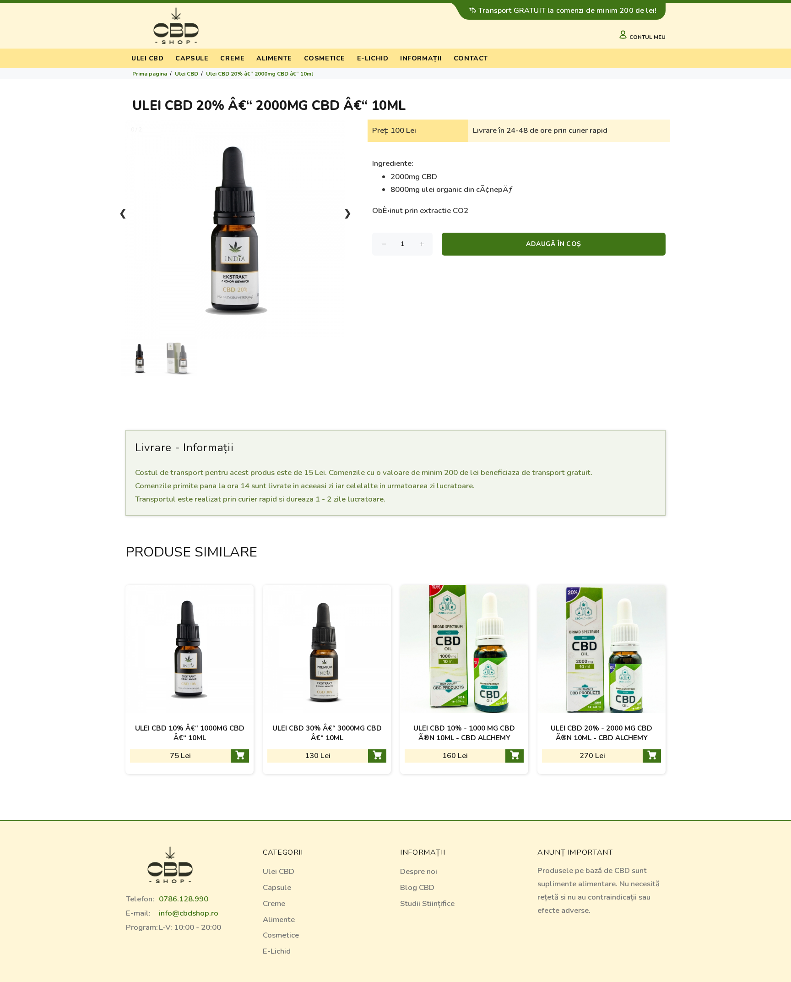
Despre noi (418, 871)
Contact (471, 58)
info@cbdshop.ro (188, 913)
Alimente (274, 58)
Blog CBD (417, 887)
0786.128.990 (183, 899)
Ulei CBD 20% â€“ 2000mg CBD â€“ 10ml (259, 73)
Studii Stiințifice (427, 903)
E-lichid (372, 58)
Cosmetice (324, 58)
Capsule (191, 58)
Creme (232, 58)
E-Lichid (277, 951)
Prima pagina (149, 73)
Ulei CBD (147, 58)
